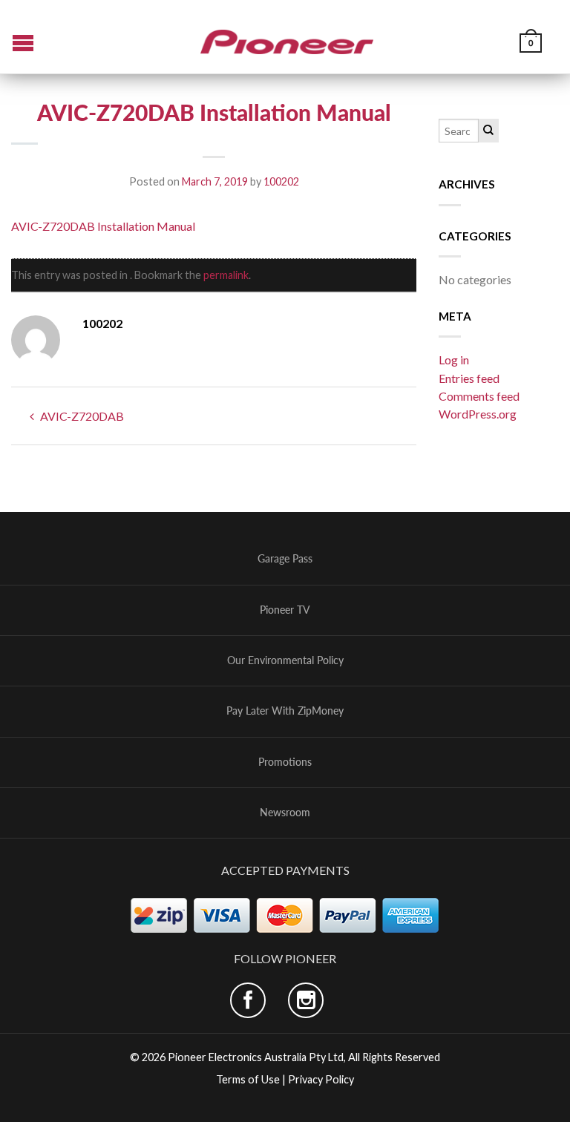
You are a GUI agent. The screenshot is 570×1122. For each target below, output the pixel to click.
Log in (454, 359)
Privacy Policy (321, 1079)
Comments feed (479, 396)
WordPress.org (478, 414)
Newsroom (285, 812)
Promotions (285, 762)
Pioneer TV (285, 610)
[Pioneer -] (287, 36)
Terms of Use (248, 1079)
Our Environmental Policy (285, 660)
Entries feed (469, 378)
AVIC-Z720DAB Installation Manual (103, 226)
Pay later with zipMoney (285, 711)
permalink (226, 275)
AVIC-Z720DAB (81, 416)
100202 (281, 181)
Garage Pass (285, 559)
